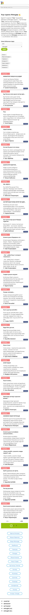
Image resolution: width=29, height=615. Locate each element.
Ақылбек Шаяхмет (10, 339)
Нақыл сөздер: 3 (5, 63)
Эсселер (15, 589)
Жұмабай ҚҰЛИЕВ (10, 482)
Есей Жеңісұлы (9, 464)
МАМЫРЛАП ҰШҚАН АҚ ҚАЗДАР (12, 76)
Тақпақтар (14, 549)
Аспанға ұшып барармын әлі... (12, 237)
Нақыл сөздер (14, 561)
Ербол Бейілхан (9, 231)
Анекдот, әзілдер (14, 593)
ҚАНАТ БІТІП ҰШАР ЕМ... (10, 165)
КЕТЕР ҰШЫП (7, 363)
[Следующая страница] (21, 521)
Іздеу (4, 49)
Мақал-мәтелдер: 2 (6, 56)
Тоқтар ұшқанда (8, 488)
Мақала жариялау (14, 537)
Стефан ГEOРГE (9, 321)
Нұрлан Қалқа (9, 286)
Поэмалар (14, 581)
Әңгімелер (15, 573)
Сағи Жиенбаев (9, 390)
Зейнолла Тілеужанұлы (12, 195)
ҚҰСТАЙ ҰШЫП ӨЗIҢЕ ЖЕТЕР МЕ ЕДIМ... (14, 202)
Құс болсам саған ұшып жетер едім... (14, 94)
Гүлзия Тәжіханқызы (11, 87)
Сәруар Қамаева (9, 213)
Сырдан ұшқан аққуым (10, 274)
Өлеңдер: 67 (4, 61)
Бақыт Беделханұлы (11, 517)
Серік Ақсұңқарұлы (10, 248)
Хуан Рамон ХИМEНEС (11, 356)
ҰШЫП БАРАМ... (7, 129)
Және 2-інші (6, 345)
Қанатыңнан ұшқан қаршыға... (12, 506)
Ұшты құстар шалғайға (10, 310)
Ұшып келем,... (7, 380)
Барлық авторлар (14, 533)
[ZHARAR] (2, 2)
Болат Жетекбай (9, 303)
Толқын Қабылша (10, 178)
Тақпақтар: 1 (4, 58)
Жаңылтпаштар (15, 557)
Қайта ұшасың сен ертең (10, 471)
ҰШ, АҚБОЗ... (7, 184)
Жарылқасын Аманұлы (12, 425)
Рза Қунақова (9, 105)
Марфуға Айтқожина (11, 374)
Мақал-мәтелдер (14, 541)
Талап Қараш (9, 123)
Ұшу (4, 112)
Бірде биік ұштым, (8, 327)
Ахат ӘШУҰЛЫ (9, 158)
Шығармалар (14, 585)
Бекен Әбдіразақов (10, 445)
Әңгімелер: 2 (5, 65)
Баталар (15, 569)
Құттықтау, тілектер (15, 565)
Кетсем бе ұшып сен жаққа (11, 147)
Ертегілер (14, 577)
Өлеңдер (4, 74)
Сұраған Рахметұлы (10, 409)
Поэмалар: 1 (5, 67)
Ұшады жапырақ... (8, 292)
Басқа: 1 (4, 54)
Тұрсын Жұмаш (9, 141)
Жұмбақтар (15, 545)
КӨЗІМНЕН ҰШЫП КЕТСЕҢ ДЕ (11, 416)
